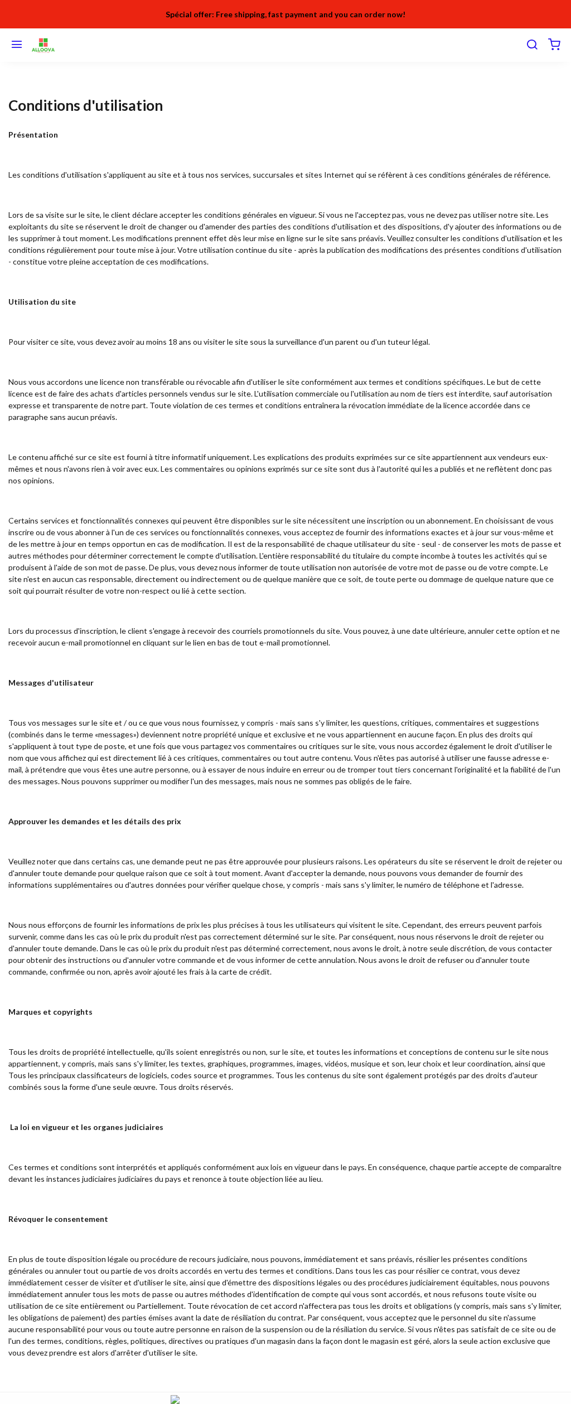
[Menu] (16, 45)
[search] (532, 45)
